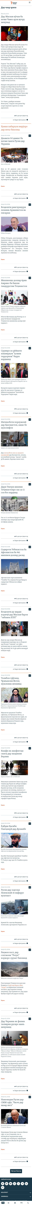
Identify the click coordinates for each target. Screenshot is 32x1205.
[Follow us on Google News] (2, 1183)
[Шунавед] (8, 1203)
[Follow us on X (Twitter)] (18, 1183)
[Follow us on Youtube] (10, 1183)
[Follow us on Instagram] (14, 1183)
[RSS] (26, 1183)
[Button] (21, 116)
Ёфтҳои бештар (16, 1171)
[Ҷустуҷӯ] (28, 1203)
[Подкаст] (2, 1187)
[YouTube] (15, 1203)
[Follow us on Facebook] (6, 1183)
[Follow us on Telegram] (22, 1183)
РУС (21, 1203)
